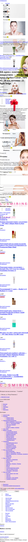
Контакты (5, 409)
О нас (4, 405)
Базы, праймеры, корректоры (14, 422)
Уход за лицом (7, 458)
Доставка (5, 407)
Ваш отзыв (3, 174)
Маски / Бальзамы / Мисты (13, 452)
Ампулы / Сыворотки (12, 459)
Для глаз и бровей (11, 424)
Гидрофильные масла (12, 442)
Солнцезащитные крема (12, 468)
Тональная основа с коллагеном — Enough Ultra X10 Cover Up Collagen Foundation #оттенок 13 (12, 268)
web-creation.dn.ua (19, 488)
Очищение (6, 441)
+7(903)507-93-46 (4, 397)
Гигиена (5, 416)
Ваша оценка (4, 172)
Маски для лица (7, 430)
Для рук (8, 476)
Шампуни (9, 456)
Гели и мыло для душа (12, 473)
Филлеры (8, 455)
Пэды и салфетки (10, 448)
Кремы (8, 462)
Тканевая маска (10, 440)
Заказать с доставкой (6, 202)
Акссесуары (6, 415)
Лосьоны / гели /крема (12, 477)
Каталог (5, 404)
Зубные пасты (10, 417)
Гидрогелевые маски (11, 433)
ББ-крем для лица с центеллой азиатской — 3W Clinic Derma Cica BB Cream (14, 333)
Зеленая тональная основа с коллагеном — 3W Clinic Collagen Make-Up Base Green (13, 223)
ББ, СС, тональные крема (13, 423)
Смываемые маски (11, 438)
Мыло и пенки (10, 444)
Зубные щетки (10, 419)
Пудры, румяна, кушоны (12, 427)
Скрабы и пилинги (11, 479)
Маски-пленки (10, 435)
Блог (4, 408)
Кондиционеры (10, 451)
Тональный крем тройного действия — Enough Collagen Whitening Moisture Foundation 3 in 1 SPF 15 (13, 354)
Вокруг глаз (9, 461)
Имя (1, 187)
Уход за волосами (7, 449)
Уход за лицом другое (12, 469)
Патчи (8, 466)
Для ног (8, 475)
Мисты (8, 465)
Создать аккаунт (4, 537)
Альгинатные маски (11, 431)
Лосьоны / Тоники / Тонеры (13, 463)
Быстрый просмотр (5, 217)
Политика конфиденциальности (11, 485)
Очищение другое (11, 445)
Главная (2, 42)
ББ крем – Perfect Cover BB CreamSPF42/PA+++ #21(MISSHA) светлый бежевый (11, 376)
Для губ (8, 426)
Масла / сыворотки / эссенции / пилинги (17, 454)
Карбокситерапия (11, 434)
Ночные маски (10, 437)
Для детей (5, 429)
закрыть (2, 525)
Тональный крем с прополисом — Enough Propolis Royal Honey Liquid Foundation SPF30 (12, 312)
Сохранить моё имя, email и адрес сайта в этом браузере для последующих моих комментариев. (13, 193)
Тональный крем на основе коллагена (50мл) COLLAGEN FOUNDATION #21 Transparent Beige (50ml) (13, 245)
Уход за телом (6, 472)
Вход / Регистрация (10, 521)
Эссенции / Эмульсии (12, 470)
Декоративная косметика (11, 42)
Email (2, 190)
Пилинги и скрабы (11, 447)
